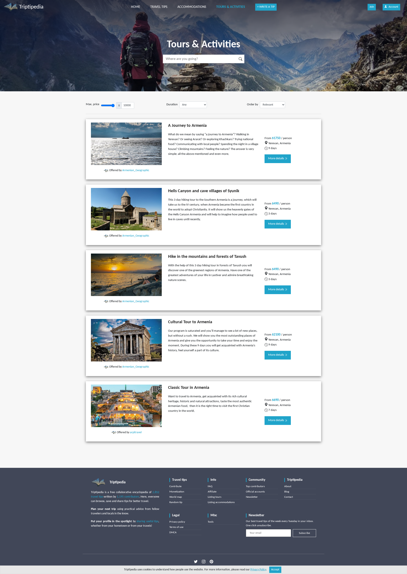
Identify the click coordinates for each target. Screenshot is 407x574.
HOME (135, 7)
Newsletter (252, 497)
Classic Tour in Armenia (188, 388)
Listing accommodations (221, 502)
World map (175, 497)
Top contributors (255, 486)
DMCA (173, 532)
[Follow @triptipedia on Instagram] (204, 561)
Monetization (176, 491)
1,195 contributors (128, 496)
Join (371, 7)
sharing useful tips (147, 521)
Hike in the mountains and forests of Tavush (207, 257)
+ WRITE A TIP (266, 6)
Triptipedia (30, 7)
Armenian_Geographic (135, 170)
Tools (210, 521)
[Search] (240, 59)
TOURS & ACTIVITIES (230, 7)
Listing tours (214, 497)
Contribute (175, 486)
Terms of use (176, 527)
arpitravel (136, 432)
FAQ (210, 486)
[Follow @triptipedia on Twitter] (196, 561)
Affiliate (212, 491)
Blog (286, 491)
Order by (252, 104)
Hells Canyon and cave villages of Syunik (203, 191)
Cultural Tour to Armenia (190, 322)
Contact (288, 497)
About (287, 486)
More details (276, 158)
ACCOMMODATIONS (191, 7)
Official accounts (255, 491)
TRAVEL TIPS (158, 7)
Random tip (175, 502)
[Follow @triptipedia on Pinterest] (211, 561)
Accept (275, 569)
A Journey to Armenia (187, 126)
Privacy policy (177, 521)
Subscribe (304, 533)
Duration (172, 104)
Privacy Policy (258, 569)
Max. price (92, 104)
